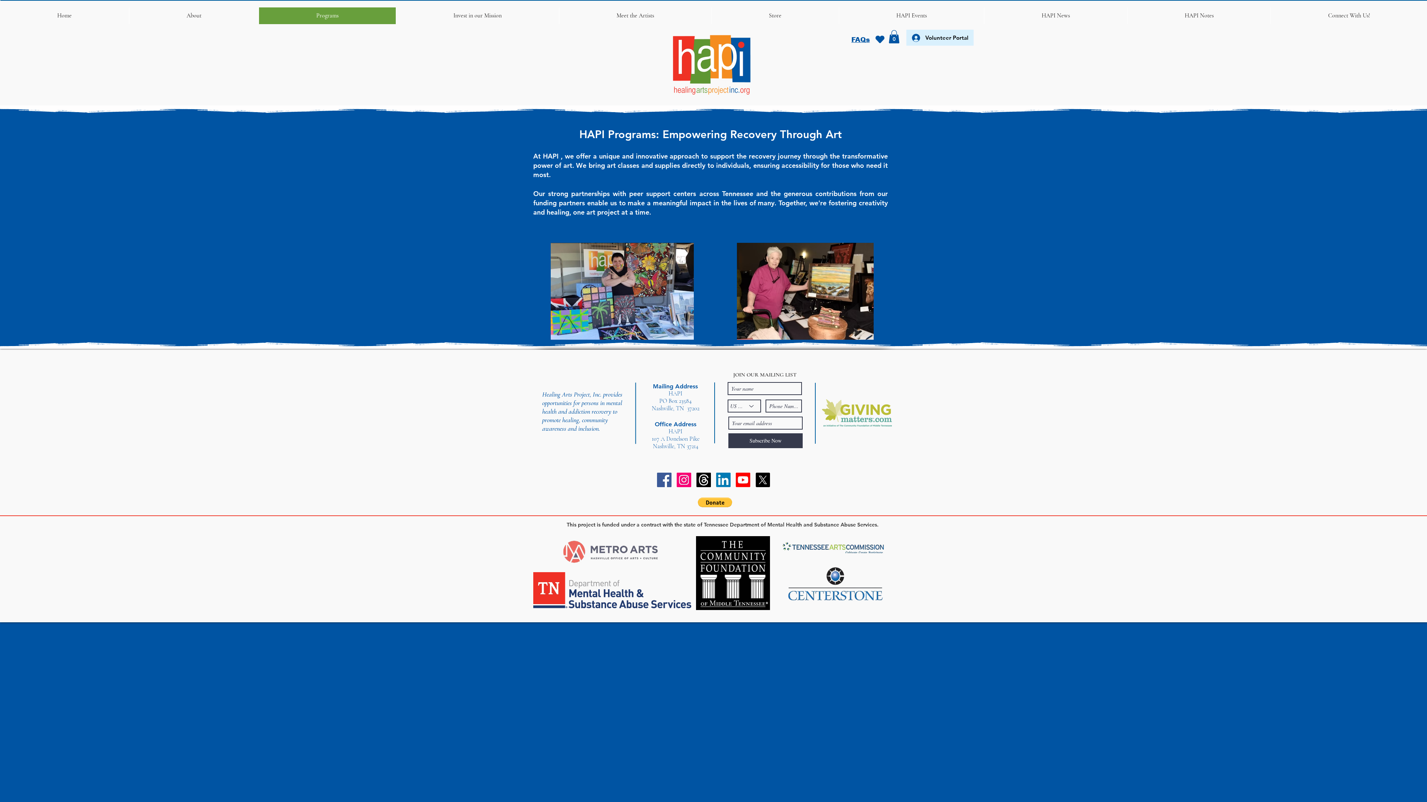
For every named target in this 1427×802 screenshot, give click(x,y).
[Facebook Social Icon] (664, 480)
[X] (762, 480)
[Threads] (703, 480)
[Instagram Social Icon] (684, 480)
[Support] (879, 39)
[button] (194, 15)
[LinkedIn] (723, 480)
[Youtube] (743, 480)
